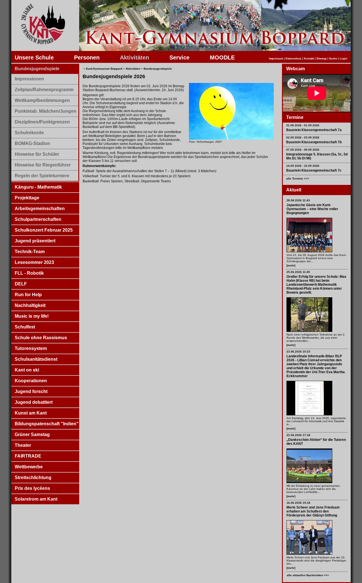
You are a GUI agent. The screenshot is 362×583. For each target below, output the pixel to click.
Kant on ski (27, 370)
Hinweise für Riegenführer (43, 165)
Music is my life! (32, 316)
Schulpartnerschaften (38, 219)
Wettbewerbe (29, 466)
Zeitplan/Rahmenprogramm (44, 89)
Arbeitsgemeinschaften (40, 208)
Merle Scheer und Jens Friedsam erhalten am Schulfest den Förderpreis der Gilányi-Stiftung (313, 511)
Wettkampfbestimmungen (42, 100)
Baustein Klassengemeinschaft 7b (314, 142)
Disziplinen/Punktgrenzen (42, 121)
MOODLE (222, 57)
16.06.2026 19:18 (298, 502)
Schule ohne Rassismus (41, 337)
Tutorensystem (31, 348)
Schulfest (25, 326)
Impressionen (29, 78)
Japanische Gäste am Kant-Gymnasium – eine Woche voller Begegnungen (312, 209)
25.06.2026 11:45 (298, 272)
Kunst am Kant (31, 413)
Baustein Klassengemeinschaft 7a (314, 130)
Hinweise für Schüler (37, 154)
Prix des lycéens (32, 488)
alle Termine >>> (297, 178)
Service (179, 57)
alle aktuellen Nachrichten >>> (308, 575)
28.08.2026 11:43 (298, 200)
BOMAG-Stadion (32, 143)
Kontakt (309, 58)
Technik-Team (30, 251)
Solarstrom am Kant (36, 499)
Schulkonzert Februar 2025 (44, 230)
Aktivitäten (134, 57)
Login (343, 58)
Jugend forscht (31, 391)
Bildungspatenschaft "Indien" (47, 423)
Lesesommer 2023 (34, 262)
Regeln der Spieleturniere (42, 175)
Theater (23, 445)
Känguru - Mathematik (38, 187)
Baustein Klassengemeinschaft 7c (314, 170)
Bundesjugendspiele (37, 68)
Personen (87, 57)
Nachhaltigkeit (30, 305)
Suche (333, 58)
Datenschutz (293, 58)
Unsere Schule (34, 57)
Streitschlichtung (33, 477)
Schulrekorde (29, 132)
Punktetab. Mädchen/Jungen (45, 111)
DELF (21, 283)
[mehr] (290, 265)
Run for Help (28, 294)
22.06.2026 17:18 (298, 435)
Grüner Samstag (32, 434)
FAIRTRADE (28, 456)
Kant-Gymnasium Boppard (104, 68)
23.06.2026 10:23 (298, 351)
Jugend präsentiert (35, 240)
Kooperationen (31, 380)
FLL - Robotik (29, 273)
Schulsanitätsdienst (36, 359)
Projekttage (27, 197)
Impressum (276, 58)
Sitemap (321, 58)
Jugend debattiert (34, 402)
